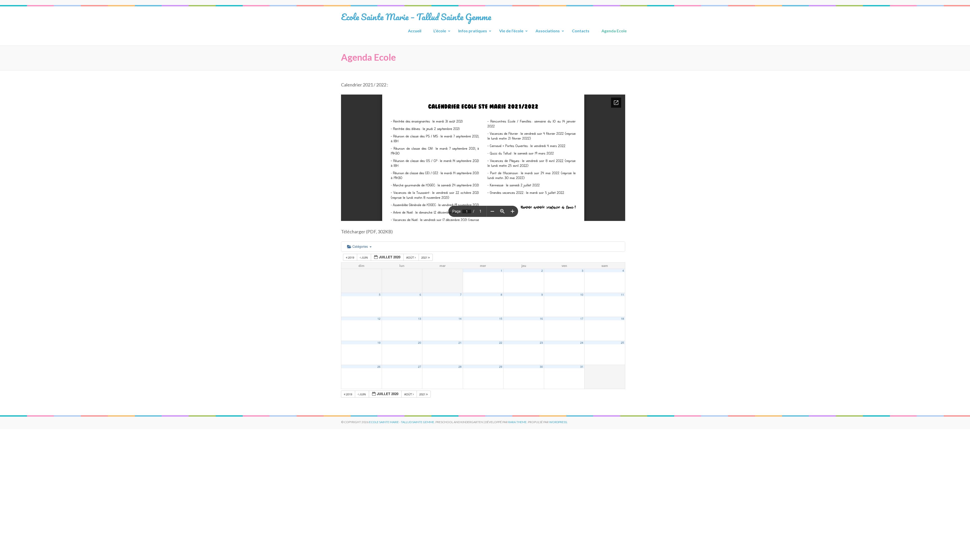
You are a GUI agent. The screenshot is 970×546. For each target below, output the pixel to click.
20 (419, 343)
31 (581, 367)
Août (410, 257)
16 (541, 319)
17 (581, 319)
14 (460, 319)
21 (460, 343)
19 (378, 343)
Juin (365, 257)
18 (622, 319)
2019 (351, 257)
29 (500, 367)
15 (500, 319)
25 (622, 343)
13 (419, 319)
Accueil (414, 30)
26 (378, 367)
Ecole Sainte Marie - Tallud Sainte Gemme (401, 422)
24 (581, 343)
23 (541, 343)
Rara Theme (517, 422)
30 (541, 367)
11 (622, 295)
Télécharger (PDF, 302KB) (367, 231)
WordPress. (558, 422)
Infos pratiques (472, 30)
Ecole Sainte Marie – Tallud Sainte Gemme (416, 17)
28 (460, 367)
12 (378, 319)
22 (500, 343)
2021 (424, 257)
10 (581, 295)
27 (419, 367)
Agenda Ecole (614, 30)
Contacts (580, 30)
